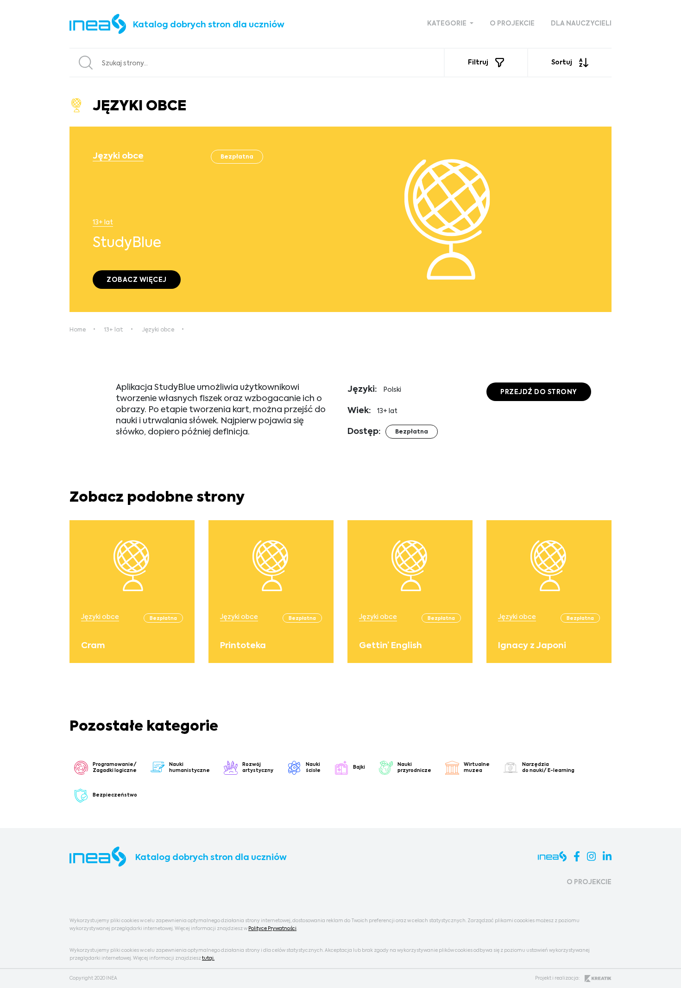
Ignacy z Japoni (532, 646)
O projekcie (512, 23)
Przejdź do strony (538, 392)
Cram (93, 646)
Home (77, 330)
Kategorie (447, 23)
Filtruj (478, 62)
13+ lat (103, 222)
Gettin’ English (390, 646)
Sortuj (561, 62)
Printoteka (243, 646)
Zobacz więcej (137, 280)
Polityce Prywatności (272, 928)
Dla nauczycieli (581, 23)
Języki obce (118, 156)
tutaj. (208, 958)
